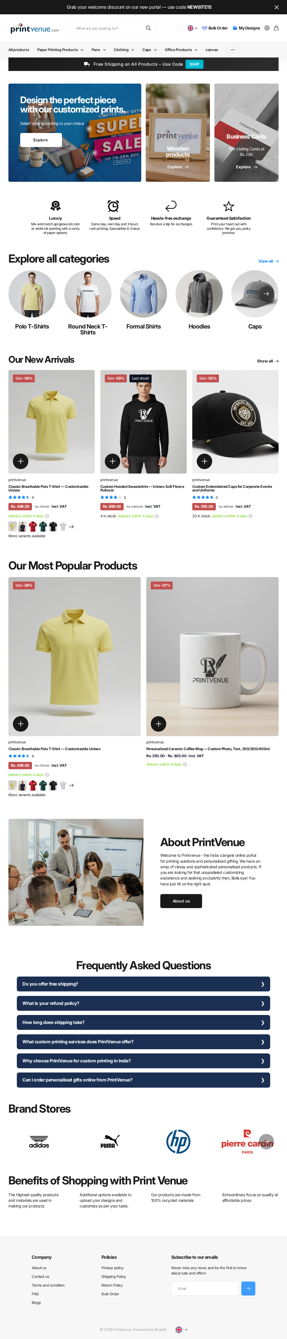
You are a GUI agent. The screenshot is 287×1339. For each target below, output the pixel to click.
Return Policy (112, 1285)
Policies (109, 1257)
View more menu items (232, 50)
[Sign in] (267, 28)
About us (39, 1267)
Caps (255, 326)
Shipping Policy (113, 1276)
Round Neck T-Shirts (87, 329)
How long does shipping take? (53, 1022)
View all (266, 261)
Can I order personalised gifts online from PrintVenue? (77, 1080)
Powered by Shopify (149, 1329)
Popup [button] (47, 516)
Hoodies (199, 326)
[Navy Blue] (22, 526)
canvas (212, 49)
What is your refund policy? (50, 1003)
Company (42, 1257)
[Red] (33, 526)
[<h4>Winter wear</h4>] (178, 133)
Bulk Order (110, 1294)
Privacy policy (112, 1267)
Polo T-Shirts (32, 326)
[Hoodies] (199, 294)
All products (18, 49)
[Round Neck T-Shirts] (88, 294)
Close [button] (277, 7)
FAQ (35, 1294)
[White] (63, 526)
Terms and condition (48, 1285)
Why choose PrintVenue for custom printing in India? (76, 1061)
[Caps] (255, 294)
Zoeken (149, 28)
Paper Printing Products (57, 49)
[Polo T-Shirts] (32, 294)
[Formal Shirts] (143, 294)
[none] (266, 294)
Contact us (40, 1276)
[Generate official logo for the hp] (178, 1142)
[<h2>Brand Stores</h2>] (248, 1142)
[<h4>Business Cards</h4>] (246, 133)
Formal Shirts (143, 326)
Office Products (178, 49)
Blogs (36, 1302)
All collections (83, 50)
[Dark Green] (43, 526)
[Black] (53, 526)
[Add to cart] (20, 461)
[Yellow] (12, 526)
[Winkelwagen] (276, 28)
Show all (265, 361)
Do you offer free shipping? (50, 984)
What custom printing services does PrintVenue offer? (77, 1041)
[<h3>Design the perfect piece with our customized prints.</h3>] (74, 133)
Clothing (121, 49)
